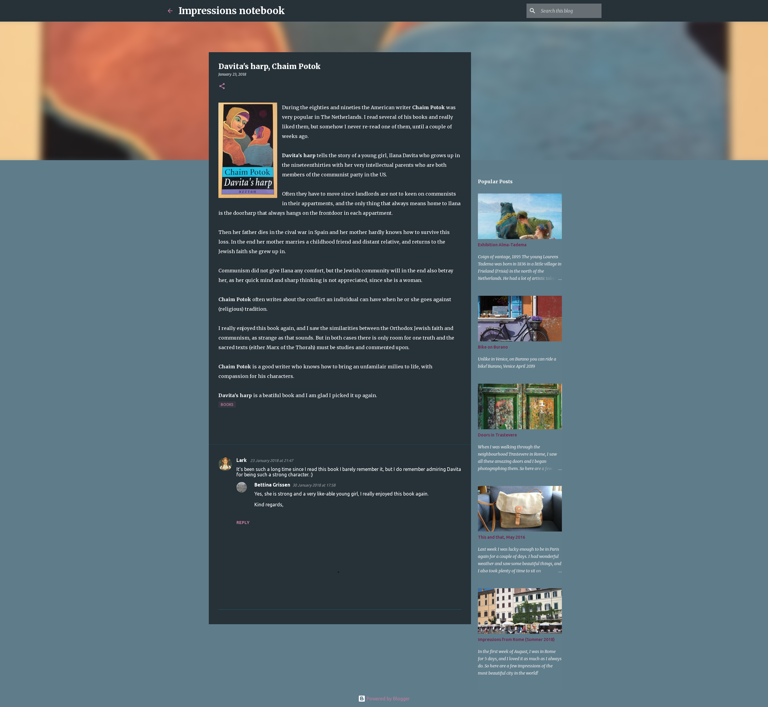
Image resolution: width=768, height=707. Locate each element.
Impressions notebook (231, 11)
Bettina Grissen (272, 484)
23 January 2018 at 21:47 (271, 460)
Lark (242, 460)
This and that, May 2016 (501, 537)
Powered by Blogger (387, 698)
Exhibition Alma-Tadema (502, 244)
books (227, 404)
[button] (222, 86)
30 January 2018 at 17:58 (313, 485)
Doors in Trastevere (497, 435)
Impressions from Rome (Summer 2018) (516, 639)
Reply (243, 522)
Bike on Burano (493, 347)
